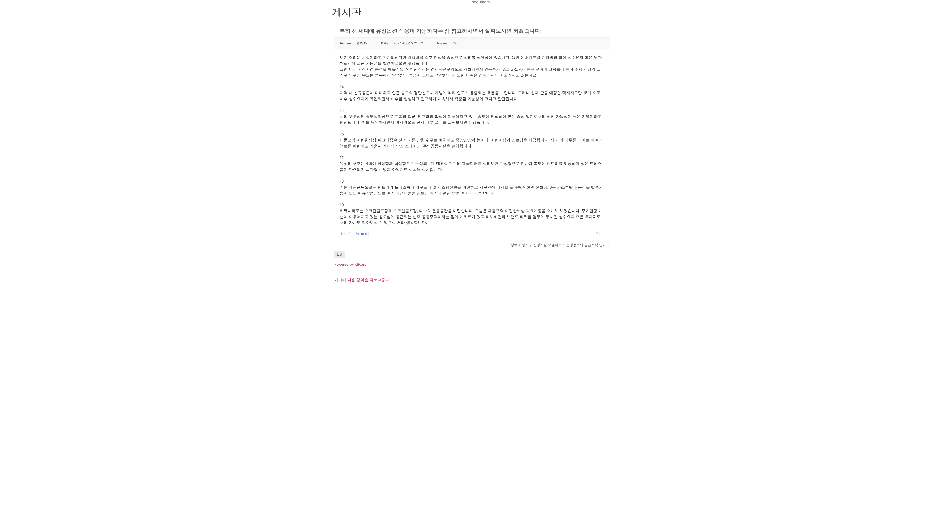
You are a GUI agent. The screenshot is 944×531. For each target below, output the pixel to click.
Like (345, 234)
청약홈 (362, 279)
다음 (351, 279)
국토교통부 (379, 279)
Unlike (360, 234)
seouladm (481, 2)
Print (599, 234)
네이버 (340, 279)
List (339, 254)
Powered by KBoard (350, 264)
